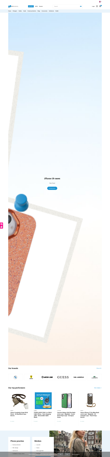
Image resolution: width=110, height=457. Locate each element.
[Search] (81, 6)
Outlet (56, 11)
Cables (20, 11)
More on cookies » (76, 454)
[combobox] (68, 6)
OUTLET (31, 6)
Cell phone (51, 11)
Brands (41, 6)
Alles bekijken (97, 388)
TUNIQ (35, 410)
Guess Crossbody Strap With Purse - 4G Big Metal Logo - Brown (19, 414)
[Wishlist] (97, 6)
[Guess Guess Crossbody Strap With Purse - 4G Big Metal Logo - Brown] (19, 400)
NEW (36, 6)
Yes (60, 454)
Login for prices (20, 424)
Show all (99, 368)
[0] (100, 6)
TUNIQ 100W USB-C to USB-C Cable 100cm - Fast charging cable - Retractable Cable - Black (43, 415)
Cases (9, 11)
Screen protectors (32, 11)
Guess (11, 410)
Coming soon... (52, 188)
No (67, 454)
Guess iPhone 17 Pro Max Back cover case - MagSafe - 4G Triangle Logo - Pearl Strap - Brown (89, 415)
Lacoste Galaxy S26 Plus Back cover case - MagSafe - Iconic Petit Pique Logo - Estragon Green (66, 415)
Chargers (15, 11)
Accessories (44, 11)
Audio (24, 11)
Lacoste (59, 410)
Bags (39, 11)
